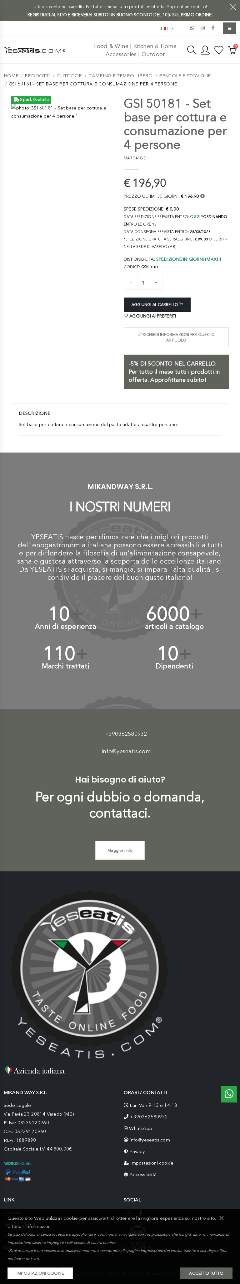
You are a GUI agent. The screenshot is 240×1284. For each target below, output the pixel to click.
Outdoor (69, 76)
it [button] (168, 28)
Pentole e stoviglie (185, 76)
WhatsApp (140, 1128)
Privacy (136, 1151)
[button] (222, 1219)
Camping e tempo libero (120, 76)
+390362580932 (126, 733)
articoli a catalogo (174, 626)
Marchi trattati (66, 666)
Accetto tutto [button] (206, 1273)
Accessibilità (143, 1174)
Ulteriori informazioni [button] (30, 1226)
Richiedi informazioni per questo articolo (178, 337)
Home (11, 76)
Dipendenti (174, 666)
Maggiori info (120, 850)
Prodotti (37, 76)
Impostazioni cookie (151, 1163)
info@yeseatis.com (126, 751)
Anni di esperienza (65, 626)
